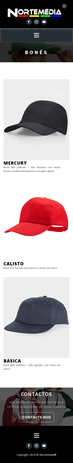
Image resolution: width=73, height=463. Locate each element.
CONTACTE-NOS (36, 417)
